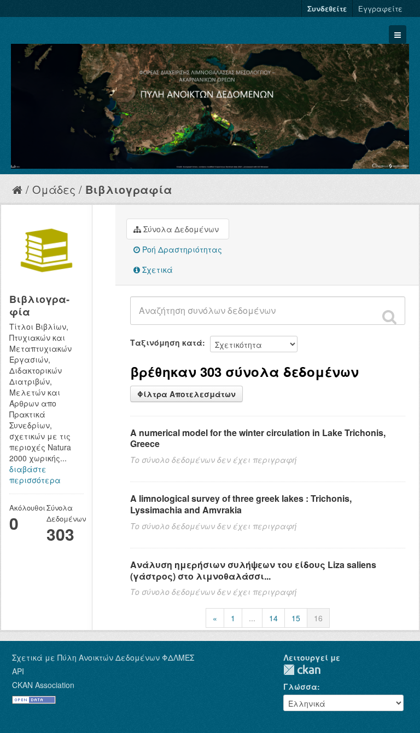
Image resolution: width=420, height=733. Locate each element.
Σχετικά (156, 269)
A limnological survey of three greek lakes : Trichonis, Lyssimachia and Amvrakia (241, 504)
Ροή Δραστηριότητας (181, 249)
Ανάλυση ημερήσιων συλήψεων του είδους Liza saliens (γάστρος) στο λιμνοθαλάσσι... (253, 570)
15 (295, 617)
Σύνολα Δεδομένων (180, 229)
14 (273, 617)
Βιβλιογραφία (128, 189)
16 (318, 617)
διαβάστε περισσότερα (35, 474)
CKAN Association (43, 684)
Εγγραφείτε (380, 8)
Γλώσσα (300, 686)
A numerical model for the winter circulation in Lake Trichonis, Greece (258, 438)
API (18, 671)
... (252, 617)
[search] (389, 316)
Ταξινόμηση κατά (166, 342)
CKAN (301, 669)
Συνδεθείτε (327, 8)
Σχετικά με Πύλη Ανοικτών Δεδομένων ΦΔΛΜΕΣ (103, 657)
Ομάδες (53, 189)
